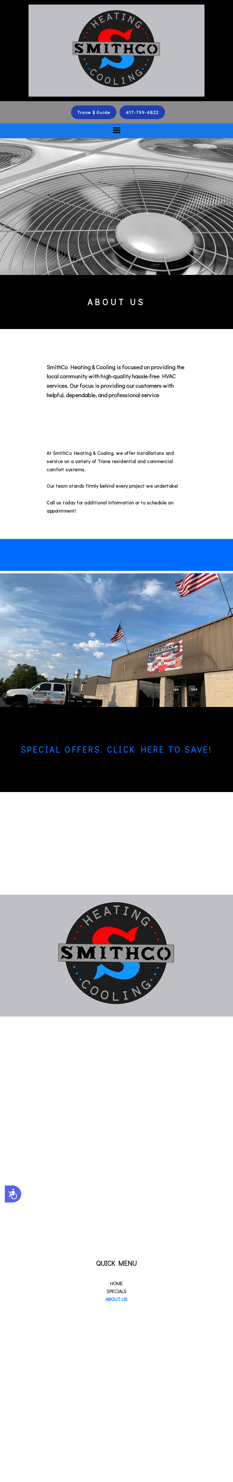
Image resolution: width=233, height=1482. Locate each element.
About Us (116, 1299)
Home (116, 1283)
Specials (117, 1291)
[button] (93, 112)
